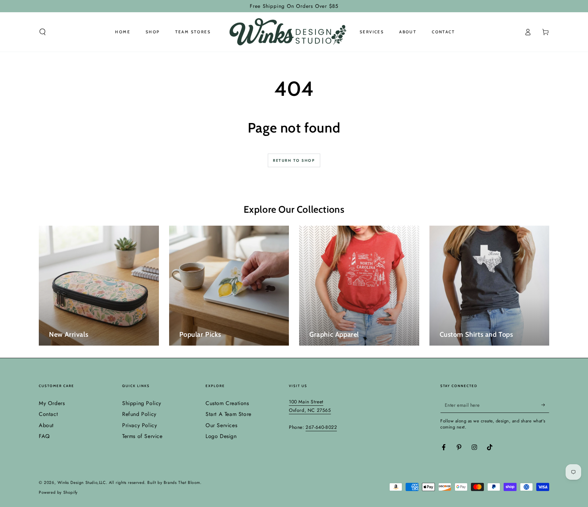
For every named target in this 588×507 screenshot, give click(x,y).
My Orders (52, 403)
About (46, 425)
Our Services (221, 425)
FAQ (44, 436)
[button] (42, 31)
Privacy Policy (139, 425)
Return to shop (294, 160)
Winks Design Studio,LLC (82, 482)
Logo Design (221, 436)
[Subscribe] (545, 405)
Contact (48, 414)
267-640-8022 (321, 427)
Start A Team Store (228, 414)
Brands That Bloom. (183, 482)
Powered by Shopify (58, 492)
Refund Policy (139, 414)
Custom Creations (227, 403)
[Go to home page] (285, 32)
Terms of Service (142, 436)
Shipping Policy (141, 403)
